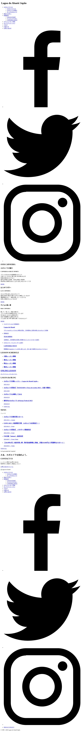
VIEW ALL (4, 448)
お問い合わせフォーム (7, 466)
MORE (2, 284)
